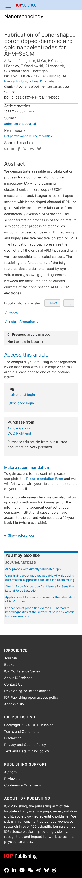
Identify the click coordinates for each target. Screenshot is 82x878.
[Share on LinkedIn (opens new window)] (12, 148)
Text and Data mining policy (26, 751)
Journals (11, 658)
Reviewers (12, 778)
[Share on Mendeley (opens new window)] (32, 148)
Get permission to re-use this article (28, 136)
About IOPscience (18, 678)
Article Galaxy (19, 428)
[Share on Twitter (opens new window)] (24, 148)
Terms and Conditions (21, 731)
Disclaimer (12, 738)
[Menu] (8, 5)
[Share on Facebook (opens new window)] (19, 148)
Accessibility (14, 704)
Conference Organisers (22, 785)
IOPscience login (21, 403)
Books (9, 665)
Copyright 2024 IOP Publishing (28, 725)
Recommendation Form (44, 478)
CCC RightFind (19, 433)
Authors (10, 772)
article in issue (31, 334)
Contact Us (13, 684)
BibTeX (52, 303)
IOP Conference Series (22, 671)
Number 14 (52, 81)
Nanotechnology (23, 16)
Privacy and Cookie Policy (25, 744)
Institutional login (21, 394)
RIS (69, 303)
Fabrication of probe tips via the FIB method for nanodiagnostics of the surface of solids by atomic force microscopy (39, 612)
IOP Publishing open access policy (31, 697)
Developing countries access (27, 691)
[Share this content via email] (6, 148)
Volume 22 (36, 81)
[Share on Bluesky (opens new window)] (39, 148)
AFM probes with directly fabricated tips (33, 569)
